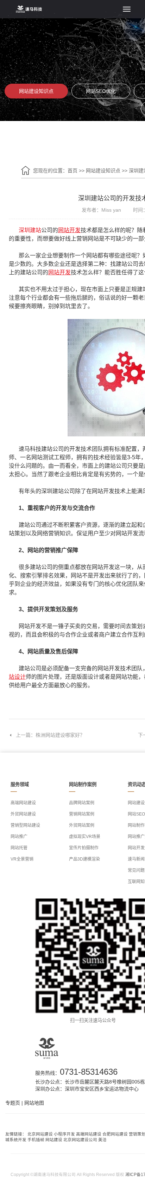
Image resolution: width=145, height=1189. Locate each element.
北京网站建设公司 (80, 1139)
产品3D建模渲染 (84, 859)
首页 (72, 170)
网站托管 (19, 847)
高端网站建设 (23, 802)
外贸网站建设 (23, 814)
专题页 (12, 1103)
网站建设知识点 (36, 91)
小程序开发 (64, 1134)
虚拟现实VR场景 (84, 836)
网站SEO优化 (101, 91)
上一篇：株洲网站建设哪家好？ (50, 735)
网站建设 (53, 1139)
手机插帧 (35, 1139)
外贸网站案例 (81, 825)
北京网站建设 (40, 1134)
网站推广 (19, 836)
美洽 (102, 1139)
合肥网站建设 (115, 1134)
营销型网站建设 (25, 825)
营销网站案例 (81, 814)
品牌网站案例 (81, 802)
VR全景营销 (22, 859)
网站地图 (34, 1103)
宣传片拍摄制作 (84, 847)
